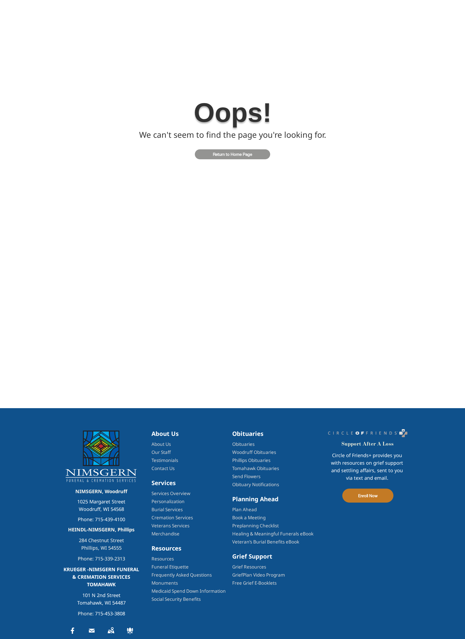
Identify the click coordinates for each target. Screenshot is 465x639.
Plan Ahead (244, 509)
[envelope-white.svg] (91, 634)
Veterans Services (170, 526)
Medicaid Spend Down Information (189, 591)
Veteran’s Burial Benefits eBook (265, 542)
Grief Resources (249, 567)
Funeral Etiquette (170, 567)
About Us (161, 444)
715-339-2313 (110, 558)
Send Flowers (246, 476)
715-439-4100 (110, 519)
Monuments (165, 583)
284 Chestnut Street (101, 540)
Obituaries (243, 444)
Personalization (168, 501)
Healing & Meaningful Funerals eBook (272, 534)
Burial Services (167, 509)
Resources (163, 559)
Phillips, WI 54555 (101, 548)
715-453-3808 (110, 613)
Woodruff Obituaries (254, 452)
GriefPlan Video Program (258, 575)
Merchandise (165, 534)
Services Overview (171, 493)
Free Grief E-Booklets (254, 583)
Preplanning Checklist (255, 526)
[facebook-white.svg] (72, 634)
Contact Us (163, 468)
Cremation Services (172, 517)
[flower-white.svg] (130, 634)
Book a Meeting (249, 517)
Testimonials (165, 460)
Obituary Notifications (255, 484)
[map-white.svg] (110, 634)
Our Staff (161, 452)
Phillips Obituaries (251, 460)
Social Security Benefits (176, 599)
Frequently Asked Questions (182, 575)
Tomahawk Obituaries (255, 468)
